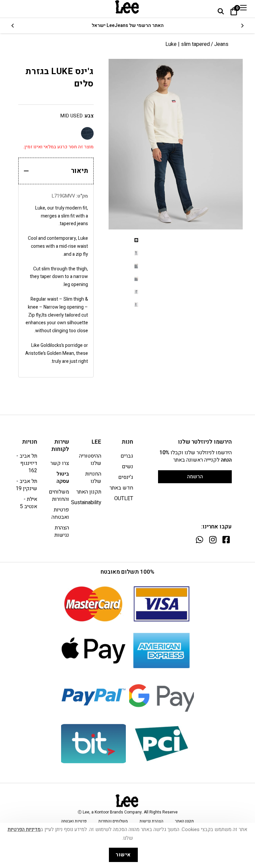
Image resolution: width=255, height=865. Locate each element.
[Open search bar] (220, 11)
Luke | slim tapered (187, 44)
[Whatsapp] (199, 539)
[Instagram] (212, 539)
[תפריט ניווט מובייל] (243, 8)
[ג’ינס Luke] (87, 133)
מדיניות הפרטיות (24, 829)
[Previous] (242, 25)
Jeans (221, 44)
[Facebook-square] (226, 539)
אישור (123, 854)
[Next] (13, 25)
